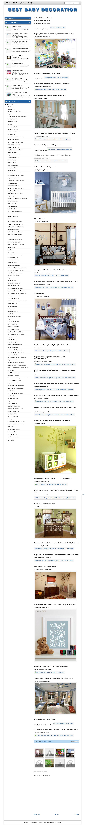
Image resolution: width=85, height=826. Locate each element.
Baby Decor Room (12, 396)
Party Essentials (11, 134)
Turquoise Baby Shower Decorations (16, 180)
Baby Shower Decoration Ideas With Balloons (18, 367)
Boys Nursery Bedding (13, 165)
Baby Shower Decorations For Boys (16, 175)
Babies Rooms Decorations (14, 375)
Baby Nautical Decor (12, 303)
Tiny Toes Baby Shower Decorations (16, 270)
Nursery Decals (11, 247)
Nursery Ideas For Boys (13, 126)
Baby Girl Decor (11, 319)
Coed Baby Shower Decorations (15, 173)
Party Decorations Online (13, 298)
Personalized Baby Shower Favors (15, 408)
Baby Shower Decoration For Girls (15, 288)
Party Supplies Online (12, 119)
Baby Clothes (11, 249)
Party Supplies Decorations (14, 265)
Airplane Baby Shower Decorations (15, 137)
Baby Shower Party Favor (13, 257)
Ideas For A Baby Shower (13, 260)
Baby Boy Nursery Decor (13, 342)
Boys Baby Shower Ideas (13, 434)
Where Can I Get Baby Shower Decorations (17, 198)
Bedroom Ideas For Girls (13, 411)
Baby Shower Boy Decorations (14, 349)
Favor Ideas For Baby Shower (14, 380)
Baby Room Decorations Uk (19, 41)
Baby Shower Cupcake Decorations (16, 244)
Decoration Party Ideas (13, 311)
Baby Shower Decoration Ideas (15, 344)
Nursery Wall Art (16, 26)
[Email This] (71, 741)
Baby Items (10, 114)
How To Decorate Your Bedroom (15, 237)
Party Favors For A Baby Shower (15, 132)
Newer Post (37, 814)
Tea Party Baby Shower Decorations (16, 352)
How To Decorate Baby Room (14, 316)
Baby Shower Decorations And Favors (16, 421)
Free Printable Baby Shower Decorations (17, 116)
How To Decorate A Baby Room (15, 221)
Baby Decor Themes (12, 403)
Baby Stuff (10, 124)
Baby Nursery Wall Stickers (14, 354)
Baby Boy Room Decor (13, 416)
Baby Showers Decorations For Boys (16, 334)
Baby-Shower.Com (12, 252)
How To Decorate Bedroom (14, 372)
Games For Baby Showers (13, 275)
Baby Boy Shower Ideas (13, 337)
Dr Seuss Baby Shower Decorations (16, 231)
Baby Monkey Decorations (14, 326)
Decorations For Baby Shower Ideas (16, 385)
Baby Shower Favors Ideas (14, 329)
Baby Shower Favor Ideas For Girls (15, 424)
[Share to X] (74, 741)
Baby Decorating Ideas (13, 201)
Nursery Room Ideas (12, 413)
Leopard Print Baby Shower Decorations (17, 365)
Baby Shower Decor (12, 306)
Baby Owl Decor (11, 390)
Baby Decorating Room (13, 347)
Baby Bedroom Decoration (14, 383)
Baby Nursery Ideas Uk (13, 262)
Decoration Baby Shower (13, 229)
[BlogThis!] (73, 741)
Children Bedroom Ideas (13, 139)
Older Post (76, 814)
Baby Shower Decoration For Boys (15, 149)
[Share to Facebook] (76, 741)
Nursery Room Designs (13, 216)
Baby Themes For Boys (13, 398)
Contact (22, 2)
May (9, 106)
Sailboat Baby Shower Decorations (15, 226)
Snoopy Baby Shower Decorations (15, 272)
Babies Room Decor (12, 208)
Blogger (59, 822)
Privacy (31, 2)
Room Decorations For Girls (14, 242)
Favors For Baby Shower (13, 321)
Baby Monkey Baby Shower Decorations (17, 290)
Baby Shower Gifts (12, 162)
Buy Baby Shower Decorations (14, 296)
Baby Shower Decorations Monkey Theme (17, 267)
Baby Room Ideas (12, 278)
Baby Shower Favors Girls (13, 157)
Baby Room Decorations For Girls (15, 142)
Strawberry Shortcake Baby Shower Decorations (18, 378)
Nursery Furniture (12, 170)
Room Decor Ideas (12, 160)
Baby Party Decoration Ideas (14, 111)
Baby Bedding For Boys (13, 214)
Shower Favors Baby (12, 339)
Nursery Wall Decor (12, 280)
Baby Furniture (11, 308)
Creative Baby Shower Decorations (15, 388)
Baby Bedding (11, 313)
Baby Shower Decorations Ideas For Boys (17, 293)
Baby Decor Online (17, 78)
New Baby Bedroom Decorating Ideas (16, 255)
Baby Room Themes (12, 324)
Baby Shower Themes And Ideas (15, 331)
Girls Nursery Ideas (12, 152)
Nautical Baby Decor (12, 167)
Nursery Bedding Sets (13, 129)
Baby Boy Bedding (17, 85)
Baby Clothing (11, 370)
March (10, 440)
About (15, 2)
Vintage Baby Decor (12, 206)
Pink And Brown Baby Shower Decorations (17, 301)
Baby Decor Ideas (12, 203)
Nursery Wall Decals (12, 121)
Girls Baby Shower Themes (14, 406)
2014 (8, 104)
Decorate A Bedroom (17, 63)
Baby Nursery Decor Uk (13, 196)
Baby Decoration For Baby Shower (15, 393)
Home (8, 2)
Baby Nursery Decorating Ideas (15, 211)
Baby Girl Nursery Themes (14, 429)
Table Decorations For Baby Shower (16, 362)
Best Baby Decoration (42, 9)
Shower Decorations (12, 183)
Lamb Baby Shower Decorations (15, 193)
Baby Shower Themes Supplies (15, 239)
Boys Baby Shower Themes (14, 285)
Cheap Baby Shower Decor (14, 283)
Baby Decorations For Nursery (20, 48)
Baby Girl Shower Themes (13, 185)
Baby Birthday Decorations (14, 144)
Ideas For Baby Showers (13, 147)
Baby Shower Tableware (13, 401)
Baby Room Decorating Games (15, 178)
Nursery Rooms (11, 219)
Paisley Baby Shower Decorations (15, 234)
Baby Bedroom (11, 426)
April (9, 109)
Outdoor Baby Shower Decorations (15, 188)
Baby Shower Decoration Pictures (15, 155)
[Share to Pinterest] (78, 741)
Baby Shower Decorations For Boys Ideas (17, 357)
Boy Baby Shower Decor (13, 419)
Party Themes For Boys (13, 190)
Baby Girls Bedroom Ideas (13, 437)
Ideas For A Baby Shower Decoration (16, 224)
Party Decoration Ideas (13, 360)
